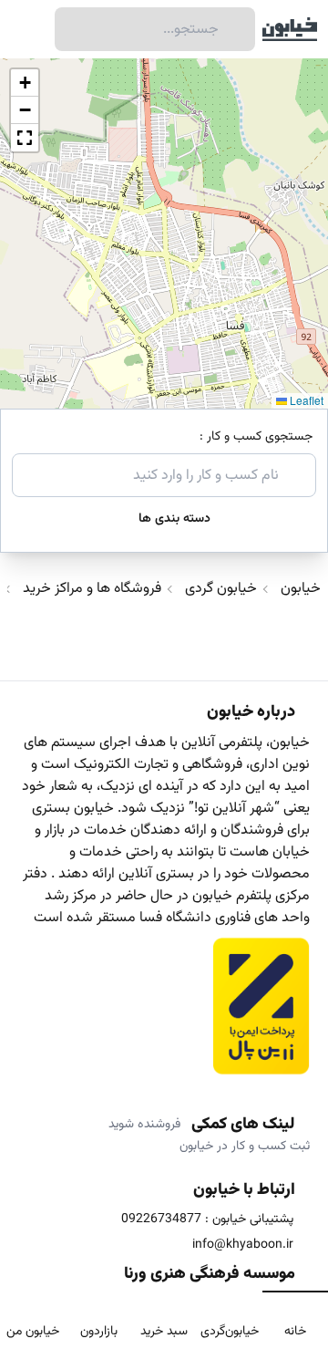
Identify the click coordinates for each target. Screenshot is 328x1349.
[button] (24, 83)
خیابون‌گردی (229, 1332)
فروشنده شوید (144, 1125)
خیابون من (32, 1332)
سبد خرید (164, 1332)
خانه (295, 1332)
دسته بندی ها (174, 519)
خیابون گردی (221, 589)
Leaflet (305, 400)
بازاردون (99, 1332)
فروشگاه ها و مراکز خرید (92, 589)
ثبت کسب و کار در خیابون (244, 1146)
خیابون (301, 589)
